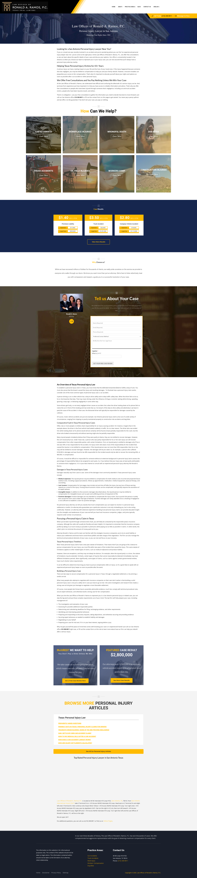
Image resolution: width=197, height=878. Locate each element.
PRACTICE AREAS (130, 6)
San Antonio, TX (117, 801)
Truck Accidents (92, 858)
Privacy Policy (56, 873)
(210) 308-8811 (163, 16)
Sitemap (65, 873)
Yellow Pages (108, 821)
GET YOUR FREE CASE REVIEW (102, 363)
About (120, 6)
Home (113, 6)
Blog (139, 6)
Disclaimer (45, 873)
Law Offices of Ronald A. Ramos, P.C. (69, 801)
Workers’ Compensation (95, 863)
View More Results (98, 242)
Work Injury (91, 861)
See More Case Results (122, 680)
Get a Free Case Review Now (75, 681)
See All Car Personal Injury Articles (98, 751)
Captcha (95, 351)
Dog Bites (90, 866)
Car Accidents (92, 856)
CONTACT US (147, 6)
